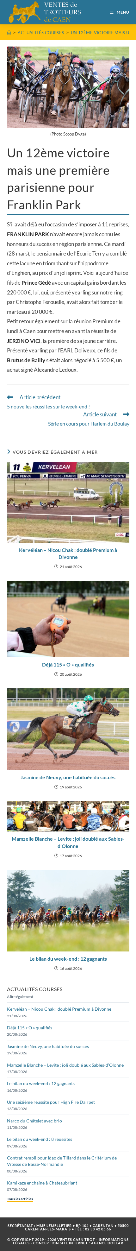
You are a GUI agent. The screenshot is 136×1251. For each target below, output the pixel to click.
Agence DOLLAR (107, 1243)
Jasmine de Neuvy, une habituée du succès (68, 777)
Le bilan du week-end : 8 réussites (39, 1139)
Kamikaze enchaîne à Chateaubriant (42, 1182)
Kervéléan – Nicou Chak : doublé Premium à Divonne (68, 553)
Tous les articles (20, 1199)
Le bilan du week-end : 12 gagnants (68, 959)
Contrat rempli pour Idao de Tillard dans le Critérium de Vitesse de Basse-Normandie (62, 1161)
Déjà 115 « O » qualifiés (68, 664)
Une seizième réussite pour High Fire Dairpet (51, 1102)
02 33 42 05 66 (98, 1229)
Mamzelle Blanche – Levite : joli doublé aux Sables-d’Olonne (68, 842)
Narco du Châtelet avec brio (34, 1120)
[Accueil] (9, 32)
